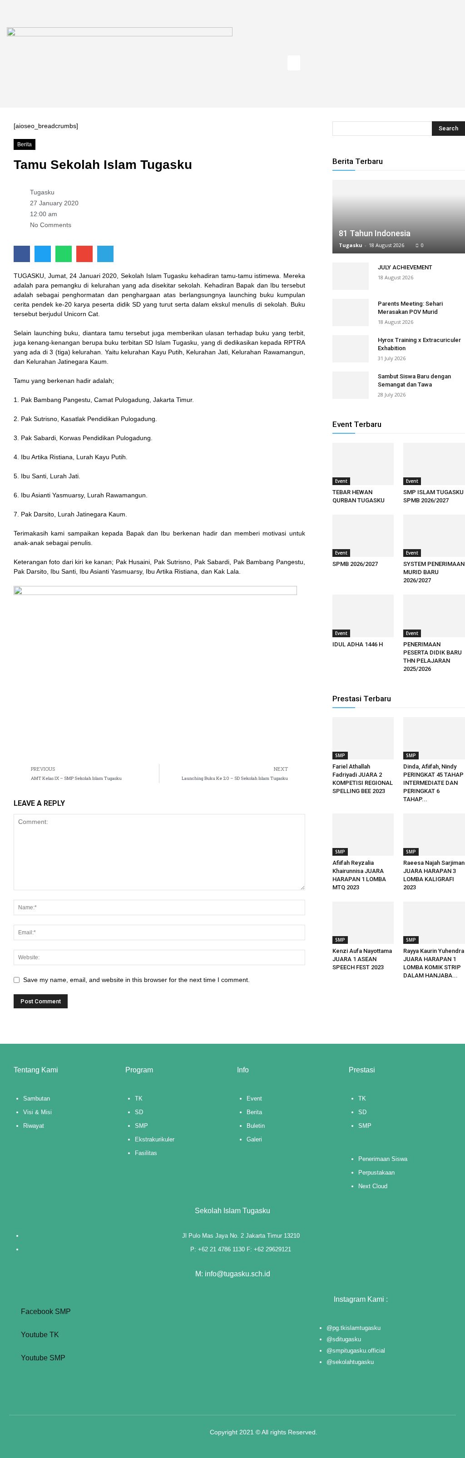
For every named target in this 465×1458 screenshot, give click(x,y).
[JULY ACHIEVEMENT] (350, 276)
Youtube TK (39, 1335)
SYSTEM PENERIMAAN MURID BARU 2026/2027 (434, 572)
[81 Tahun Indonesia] (398, 216)
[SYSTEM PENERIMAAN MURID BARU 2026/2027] (434, 536)
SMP (340, 755)
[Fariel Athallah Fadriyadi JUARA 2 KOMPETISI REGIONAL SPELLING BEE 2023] (363, 738)
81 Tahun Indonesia (375, 233)
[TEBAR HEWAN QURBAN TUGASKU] (363, 464)
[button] (293, 62)
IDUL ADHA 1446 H (357, 644)
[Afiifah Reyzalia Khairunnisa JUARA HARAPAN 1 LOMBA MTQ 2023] (363, 834)
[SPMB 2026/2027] (363, 536)
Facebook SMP (45, 1311)
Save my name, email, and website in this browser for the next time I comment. (136, 979)
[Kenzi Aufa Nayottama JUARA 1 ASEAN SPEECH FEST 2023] (363, 923)
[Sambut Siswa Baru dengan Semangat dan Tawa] (350, 385)
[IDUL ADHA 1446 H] (363, 616)
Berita (24, 144)
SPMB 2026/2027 (355, 563)
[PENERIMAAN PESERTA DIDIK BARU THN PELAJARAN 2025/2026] (434, 616)
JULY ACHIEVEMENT (405, 267)
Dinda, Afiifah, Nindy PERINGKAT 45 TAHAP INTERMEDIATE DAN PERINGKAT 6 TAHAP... (433, 783)
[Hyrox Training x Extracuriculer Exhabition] (350, 348)
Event (341, 481)
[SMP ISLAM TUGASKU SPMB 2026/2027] (434, 464)
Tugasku (350, 245)
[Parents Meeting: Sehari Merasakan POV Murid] (350, 312)
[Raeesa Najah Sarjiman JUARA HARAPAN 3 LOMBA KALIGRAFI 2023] (434, 834)
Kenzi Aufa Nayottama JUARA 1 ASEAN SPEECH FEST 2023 (362, 959)
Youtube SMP (42, 1358)
